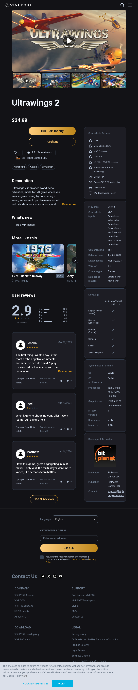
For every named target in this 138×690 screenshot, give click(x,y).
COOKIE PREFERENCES (36, 683)
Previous (11, 258)
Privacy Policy (79, 634)
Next (73, 258)
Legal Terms (78, 650)
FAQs (74, 611)
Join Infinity (56, 131)
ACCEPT (62, 683)
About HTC (20, 616)
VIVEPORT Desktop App (27, 634)
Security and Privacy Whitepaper (89, 661)
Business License (81, 655)
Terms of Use (78, 559)
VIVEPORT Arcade (24, 595)
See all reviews (44, 499)
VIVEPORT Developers (83, 600)
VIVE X (75, 606)
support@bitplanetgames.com (116, 493)
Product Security (80, 645)
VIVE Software (22, 639)
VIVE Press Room (23, 606)
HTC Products (21, 611)
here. (24, 676)
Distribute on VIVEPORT (84, 595)
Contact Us (77, 616)
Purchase (52, 141)
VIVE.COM (19, 600)
